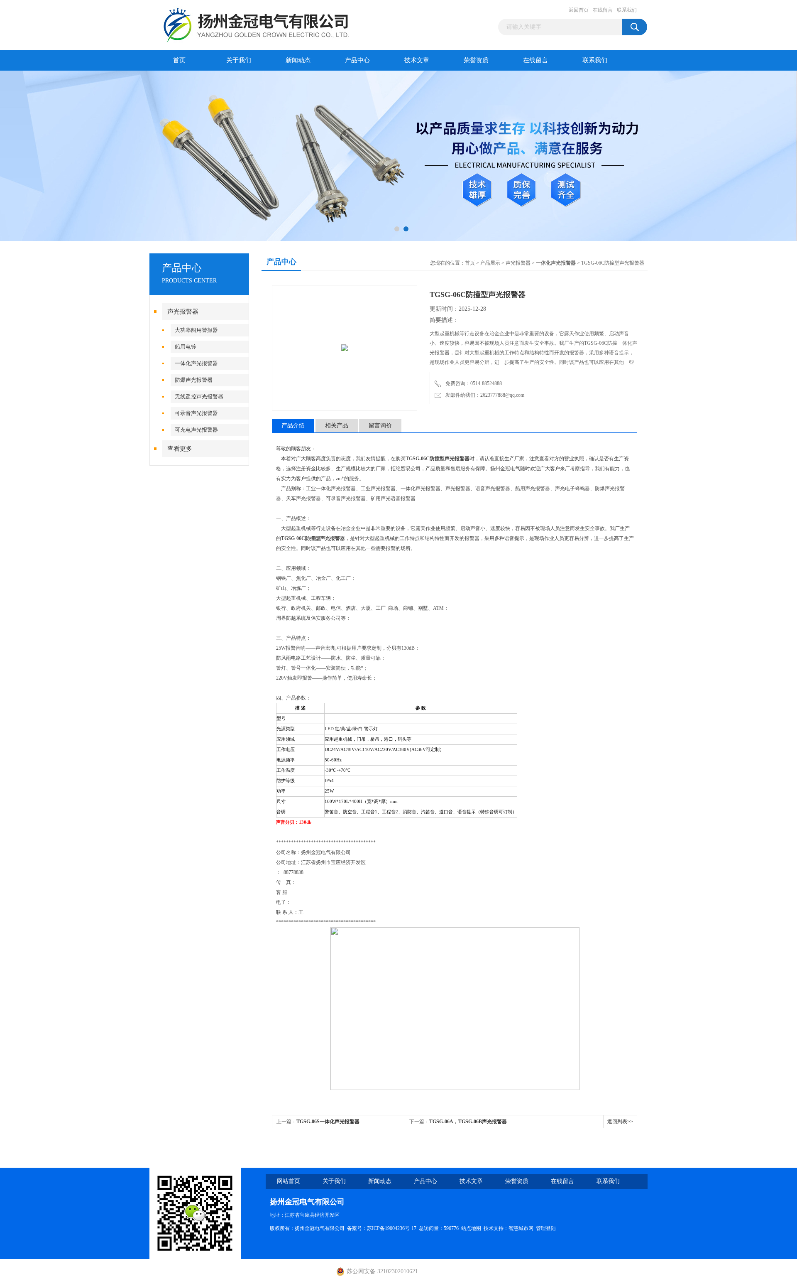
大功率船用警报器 (196, 330)
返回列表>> (620, 1121)
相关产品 (336, 425)
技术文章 (416, 60)
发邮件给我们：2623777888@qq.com (483, 395)
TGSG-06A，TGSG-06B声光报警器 (468, 1121)
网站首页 (288, 1181)
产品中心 (357, 60)
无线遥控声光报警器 (199, 396)
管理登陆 (546, 1228)
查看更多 (179, 448)
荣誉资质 (476, 60)
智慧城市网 (521, 1228)
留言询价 (380, 425)
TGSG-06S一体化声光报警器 (327, 1121)
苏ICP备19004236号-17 (391, 1228)
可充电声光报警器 (196, 430)
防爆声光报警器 (194, 380)
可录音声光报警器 (196, 413)
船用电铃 (185, 347)
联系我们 (627, 10)
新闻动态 (298, 60)
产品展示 (490, 263)
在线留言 (603, 10)
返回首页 (579, 10)
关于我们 (238, 60)
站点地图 (471, 1228)
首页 (179, 60)
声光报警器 (182, 311)
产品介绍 (293, 425)
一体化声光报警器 (196, 363)
